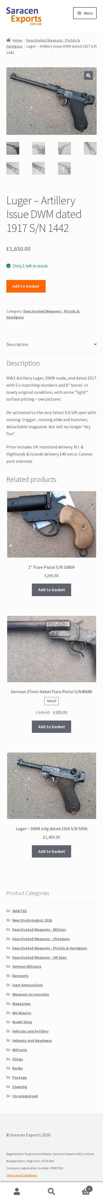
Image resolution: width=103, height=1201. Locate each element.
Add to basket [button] (51, 589)
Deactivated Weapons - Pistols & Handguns (49, 948)
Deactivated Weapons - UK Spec (39, 957)
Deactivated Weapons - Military (39, 929)
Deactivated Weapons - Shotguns (41, 938)
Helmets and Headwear (32, 1040)
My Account (17, 1191)
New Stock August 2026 (32, 920)
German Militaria (26, 966)
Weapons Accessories (30, 994)
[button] (88, 75)
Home (17, 40)
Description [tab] (17, 344)
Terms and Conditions (21, 1175)
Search (51, 1191)
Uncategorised (25, 1096)
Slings (17, 1059)
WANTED (19, 910)
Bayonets (20, 975)
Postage (19, 1077)
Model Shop (22, 1021)
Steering (19, 1086)
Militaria (19, 1049)
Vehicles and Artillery (30, 1031)
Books (17, 1068)
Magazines (21, 1003)
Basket (79, 1187)
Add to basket (25, 286)
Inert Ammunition (27, 985)
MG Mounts (21, 1012)
